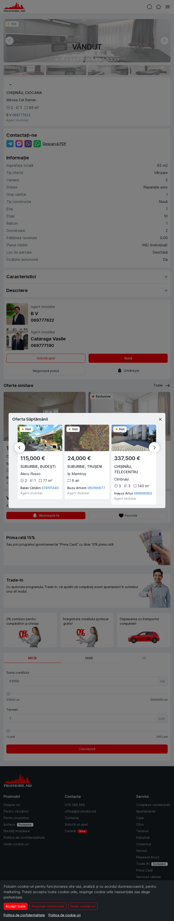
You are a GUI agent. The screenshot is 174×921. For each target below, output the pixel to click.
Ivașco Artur (123, 493)
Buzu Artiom (77, 488)
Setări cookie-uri (82, 906)
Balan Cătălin (30, 488)
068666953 (143, 493)
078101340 (50, 488)
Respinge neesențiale (47, 906)
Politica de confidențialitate (24, 915)
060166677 (96, 488)
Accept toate (16, 906)
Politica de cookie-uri (64, 915)
